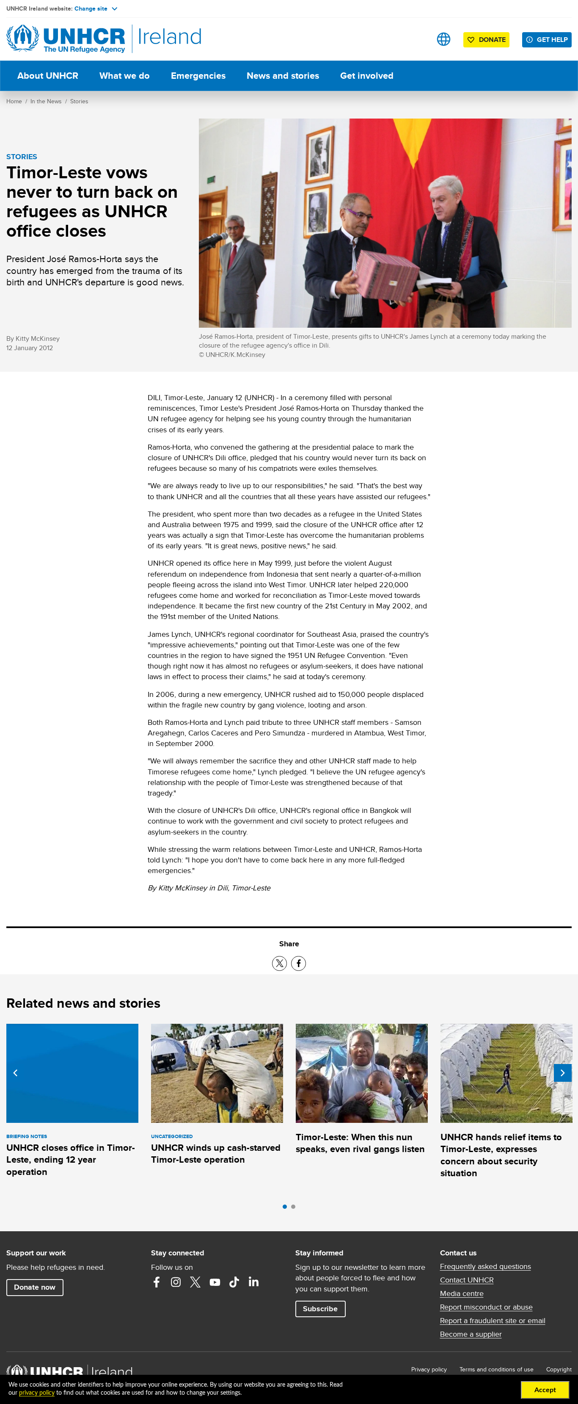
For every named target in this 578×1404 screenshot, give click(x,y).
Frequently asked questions (485, 1266)
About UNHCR (47, 76)
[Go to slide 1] (287, 1209)
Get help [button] (552, 39)
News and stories (283, 76)
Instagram (176, 1282)
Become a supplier (471, 1334)
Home (14, 101)
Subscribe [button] (320, 1308)
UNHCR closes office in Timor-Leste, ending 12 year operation (70, 1160)
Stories (79, 101)
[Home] (65, 39)
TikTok (234, 1282)
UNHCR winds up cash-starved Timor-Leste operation (216, 1153)
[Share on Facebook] (298, 963)
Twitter (195, 1282)
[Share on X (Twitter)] (279, 963)
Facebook (156, 1282)
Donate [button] (492, 39)
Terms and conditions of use (497, 1369)
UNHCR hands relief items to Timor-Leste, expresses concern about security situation (501, 1155)
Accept (545, 1390)
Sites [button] (444, 39)
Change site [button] (90, 8)
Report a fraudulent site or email (492, 1320)
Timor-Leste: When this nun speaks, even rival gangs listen (360, 1143)
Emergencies (198, 76)
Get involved (367, 76)
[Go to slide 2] (295, 1209)
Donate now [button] (34, 1287)
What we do (124, 76)
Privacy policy (429, 1369)
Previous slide (15, 1073)
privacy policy (37, 1393)
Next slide (563, 1073)
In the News (46, 101)
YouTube (214, 1282)
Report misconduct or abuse (486, 1307)
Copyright (559, 1369)
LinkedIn (253, 1282)
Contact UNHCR (467, 1280)
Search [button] (417, 39)
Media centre (462, 1293)
